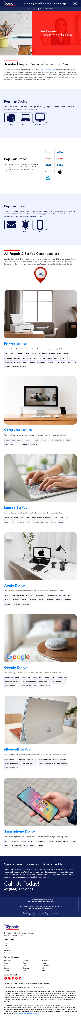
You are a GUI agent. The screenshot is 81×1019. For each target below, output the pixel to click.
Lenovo (70, 440)
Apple (7, 596)
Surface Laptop (45, 760)
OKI (35, 358)
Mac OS (7, 600)
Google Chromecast (12, 682)
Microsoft (9, 444)
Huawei (65, 841)
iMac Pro (20, 596)
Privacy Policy (8, 983)
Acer (7, 440)
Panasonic (41, 362)
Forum (6, 945)
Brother (19, 354)
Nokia (7, 846)
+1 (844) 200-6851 (44, 9)
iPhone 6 (33, 600)
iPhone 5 (24, 600)
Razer (16, 518)
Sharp (25, 362)
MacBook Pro (52, 596)
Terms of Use (18, 983)
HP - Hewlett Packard (57, 440)
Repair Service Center (47, 70)
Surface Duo (32, 760)
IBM (67, 358)
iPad (13, 596)
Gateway (21, 522)
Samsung (8, 362)
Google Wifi (26, 678)
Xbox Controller (11, 768)
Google (6, 968)
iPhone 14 (26, 604)
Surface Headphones (12, 764)
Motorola (25, 841)
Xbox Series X (50, 764)
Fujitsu (52, 354)
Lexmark (17, 358)
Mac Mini (62, 596)
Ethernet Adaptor (30, 682)
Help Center (8, 948)
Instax (15, 366)
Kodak (32, 362)
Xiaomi (58, 841)
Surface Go (21, 760)
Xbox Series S (62, 764)
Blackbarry (16, 846)
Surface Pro (9, 760)
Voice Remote (62, 678)
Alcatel (32, 846)
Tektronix (72, 362)
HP (6, 354)
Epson (44, 354)
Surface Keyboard (29, 764)
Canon (26, 354)
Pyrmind (17, 362)
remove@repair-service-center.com (40, 908)
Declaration (46, 983)
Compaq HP (36, 354)
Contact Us (8, 953)
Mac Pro (29, 596)
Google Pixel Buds (24, 686)
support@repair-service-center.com (21, 933)
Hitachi (7, 366)
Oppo (73, 841)
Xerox (49, 358)
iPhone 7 (41, 600)
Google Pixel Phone (12, 678)
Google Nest (37, 678)
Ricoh (29, 358)
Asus (11, 354)
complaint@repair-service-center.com (40, 901)
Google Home (49, 678)
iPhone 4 (16, 600)
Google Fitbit (10, 686)
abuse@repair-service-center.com (40, 915)
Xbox (41, 764)
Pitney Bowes (60, 362)
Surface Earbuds (59, 760)
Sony (17, 444)
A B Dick (23, 366)
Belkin (19, 440)
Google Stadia (44, 682)
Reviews (7, 950)
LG (24, 358)
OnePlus (50, 841)
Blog (5, 943)
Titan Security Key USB (41, 686)
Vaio (47, 522)
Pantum (50, 362)
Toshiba (42, 358)
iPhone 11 (8, 604)
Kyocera (8, 358)
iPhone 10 (67, 600)
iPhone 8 (50, 600)
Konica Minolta (63, 354)
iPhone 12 (17, 604)
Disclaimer (27, 983)
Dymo (62, 358)
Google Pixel (40, 841)
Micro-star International (41, 518)
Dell (55, 358)
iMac (69, 596)
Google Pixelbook (59, 682)
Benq (61, 522)
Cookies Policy (37, 983)
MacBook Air (39, 596)
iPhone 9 (59, 600)
